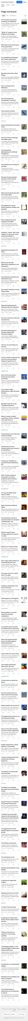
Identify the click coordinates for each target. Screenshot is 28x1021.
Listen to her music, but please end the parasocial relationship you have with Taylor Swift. (10, 656)
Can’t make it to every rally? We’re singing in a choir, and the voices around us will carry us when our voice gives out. (10, 872)
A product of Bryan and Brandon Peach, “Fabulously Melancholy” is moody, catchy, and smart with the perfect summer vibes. (10, 924)
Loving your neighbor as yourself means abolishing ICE (9, 462)
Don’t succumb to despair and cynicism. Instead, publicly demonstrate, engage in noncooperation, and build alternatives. (9, 438)
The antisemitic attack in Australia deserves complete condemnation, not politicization (10, 519)
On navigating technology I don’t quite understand (9, 58)
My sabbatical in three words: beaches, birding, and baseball (10, 207)
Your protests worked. (8, 111)
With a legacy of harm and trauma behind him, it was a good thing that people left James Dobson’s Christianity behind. (10, 749)
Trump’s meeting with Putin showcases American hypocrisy (10, 759)
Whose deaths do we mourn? (10, 705)
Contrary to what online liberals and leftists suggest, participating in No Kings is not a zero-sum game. (10, 294)
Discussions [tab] (12, 15)
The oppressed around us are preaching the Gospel (10, 717)
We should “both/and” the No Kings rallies (10, 290)
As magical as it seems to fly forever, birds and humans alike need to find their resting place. (9, 129)
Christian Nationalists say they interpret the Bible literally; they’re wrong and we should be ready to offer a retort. (10, 224)
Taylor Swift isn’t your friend (10, 653)
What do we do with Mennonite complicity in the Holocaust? (10, 264)
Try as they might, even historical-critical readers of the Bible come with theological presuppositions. (10, 142)
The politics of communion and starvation (9, 772)
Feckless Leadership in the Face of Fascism (9, 586)
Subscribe (19, 2)
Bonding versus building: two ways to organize (10, 977)
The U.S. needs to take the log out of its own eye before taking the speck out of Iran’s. (10, 359)
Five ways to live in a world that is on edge (9, 574)
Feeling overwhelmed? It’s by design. (10, 868)
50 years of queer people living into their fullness (9, 178)
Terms (18, 1009)
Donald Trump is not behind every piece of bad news (10, 802)
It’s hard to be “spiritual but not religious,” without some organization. (9, 884)
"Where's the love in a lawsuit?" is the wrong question (8, 934)
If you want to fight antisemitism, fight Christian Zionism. (10, 391)
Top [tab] (7, 15)
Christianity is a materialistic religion (10, 965)
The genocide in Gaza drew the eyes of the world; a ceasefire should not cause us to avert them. (10, 631)
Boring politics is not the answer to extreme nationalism (9, 614)
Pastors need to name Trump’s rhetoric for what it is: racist (9, 534)
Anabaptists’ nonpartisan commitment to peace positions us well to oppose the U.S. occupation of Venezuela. (10, 481)
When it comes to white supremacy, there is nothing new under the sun (10, 418)
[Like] (2, 368)
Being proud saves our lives (10, 893)
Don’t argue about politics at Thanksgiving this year (10, 561)
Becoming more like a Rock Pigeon (9, 74)
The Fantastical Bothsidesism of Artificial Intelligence (9, 152)
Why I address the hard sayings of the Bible (8, 220)
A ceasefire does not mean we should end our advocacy (10, 627)
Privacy (15, 1009)
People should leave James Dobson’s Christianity (9, 745)
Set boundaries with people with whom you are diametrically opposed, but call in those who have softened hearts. (9, 733)
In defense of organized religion (8, 881)
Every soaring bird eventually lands (10, 126)
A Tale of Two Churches (8, 907)
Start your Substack (10, 1014)
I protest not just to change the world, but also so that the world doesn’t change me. (9, 845)
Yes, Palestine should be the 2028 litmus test (10, 278)
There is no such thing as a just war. (9, 345)
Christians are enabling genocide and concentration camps (10, 789)
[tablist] (8, 15)
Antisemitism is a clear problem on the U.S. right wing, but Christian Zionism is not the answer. (10, 395)
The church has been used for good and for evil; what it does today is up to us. (10, 909)
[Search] (25, 15)
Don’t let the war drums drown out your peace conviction (8, 376)
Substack (6, 1018)
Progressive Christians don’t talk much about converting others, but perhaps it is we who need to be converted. (10, 720)
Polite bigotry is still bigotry (10, 598)
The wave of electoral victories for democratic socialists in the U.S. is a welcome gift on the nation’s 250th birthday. (10, 113)
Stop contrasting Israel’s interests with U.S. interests (10, 306)
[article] (14, 24)
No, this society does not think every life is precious (9, 693)
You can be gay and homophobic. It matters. (8, 99)
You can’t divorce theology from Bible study (9, 138)
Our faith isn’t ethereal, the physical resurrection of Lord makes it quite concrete (10, 968)
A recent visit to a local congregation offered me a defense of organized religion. (10, 169)
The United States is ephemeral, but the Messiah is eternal (10, 991)
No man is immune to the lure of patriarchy (10, 318)
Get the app (21, 1014)
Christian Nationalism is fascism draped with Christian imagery (8, 332)
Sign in (25, 2)
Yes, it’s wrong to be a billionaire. (8, 86)
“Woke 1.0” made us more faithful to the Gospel (9, 33)
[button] (2, 5)
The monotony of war (7, 857)
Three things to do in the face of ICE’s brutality (10, 434)
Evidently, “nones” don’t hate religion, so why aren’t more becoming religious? (10, 234)
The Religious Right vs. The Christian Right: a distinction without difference (10, 948)
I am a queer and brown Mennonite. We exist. (8, 665)
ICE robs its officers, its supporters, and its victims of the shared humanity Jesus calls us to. (10, 467)
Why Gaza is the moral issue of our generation (10, 45)
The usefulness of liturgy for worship (10, 165)
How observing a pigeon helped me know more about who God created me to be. (10, 77)
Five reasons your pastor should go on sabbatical (9, 20)
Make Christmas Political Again (9, 506)
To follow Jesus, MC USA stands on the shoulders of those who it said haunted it (10, 816)
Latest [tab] (3, 15)
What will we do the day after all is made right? (10, 193)
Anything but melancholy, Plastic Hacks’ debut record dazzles (10, 919)
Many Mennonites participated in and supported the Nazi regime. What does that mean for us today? (10, 268)
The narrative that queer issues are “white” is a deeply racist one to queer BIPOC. (10, 669)
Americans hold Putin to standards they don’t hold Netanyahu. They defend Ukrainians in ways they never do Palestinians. (10, 763)
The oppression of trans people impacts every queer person (10, 830)
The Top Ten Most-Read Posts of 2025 (8, 493)
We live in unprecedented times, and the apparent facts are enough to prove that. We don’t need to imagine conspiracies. (10, 806)
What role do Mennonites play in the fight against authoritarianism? (9, 641)
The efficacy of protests (8, 843)
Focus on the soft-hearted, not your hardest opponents (10, 729)
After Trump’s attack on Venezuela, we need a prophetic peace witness (9, 477)
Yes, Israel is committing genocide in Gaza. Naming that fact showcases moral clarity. (10, 49)
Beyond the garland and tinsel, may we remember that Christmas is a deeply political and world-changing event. (10, 509)
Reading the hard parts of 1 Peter (9, 251)
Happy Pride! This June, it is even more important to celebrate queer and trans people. (10, 895)
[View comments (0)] (8, 29)
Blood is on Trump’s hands (9, 546)
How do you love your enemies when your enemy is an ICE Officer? (10, 448)
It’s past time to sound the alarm (9, 681)
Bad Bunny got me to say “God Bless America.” (9, 404)
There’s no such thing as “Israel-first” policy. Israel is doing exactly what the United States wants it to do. (10, 309)
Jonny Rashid (10, 26)
